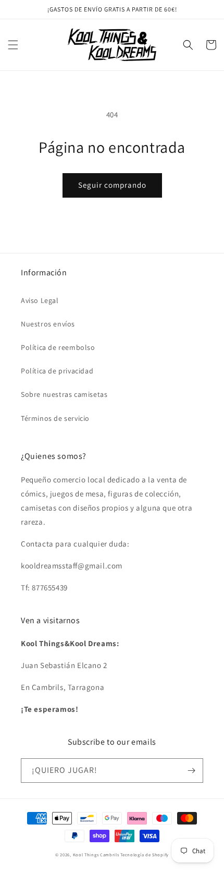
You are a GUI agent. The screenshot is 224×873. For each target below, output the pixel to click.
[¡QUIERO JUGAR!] (191, 770)
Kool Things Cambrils (96, 854)
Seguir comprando (112, 185)
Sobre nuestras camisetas (64, 394)
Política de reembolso (58, 347)
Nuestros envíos (48, 324)
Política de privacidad (57, 370)
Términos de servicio (55, 418)
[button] (13, 44)
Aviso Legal (40, 300)
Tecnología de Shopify (144, 854)
